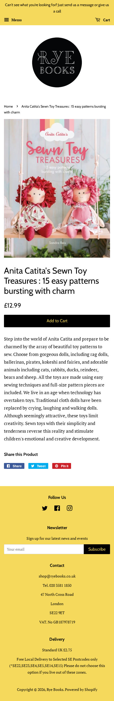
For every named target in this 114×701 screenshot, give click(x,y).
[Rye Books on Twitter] (45, 509)
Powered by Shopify (81, 689)
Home (8, 106)
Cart (106, 20)
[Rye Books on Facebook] (57, 509)
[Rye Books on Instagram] (69, 509)
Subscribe (97, 549)
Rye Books (55, 689)
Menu (16, 19)
